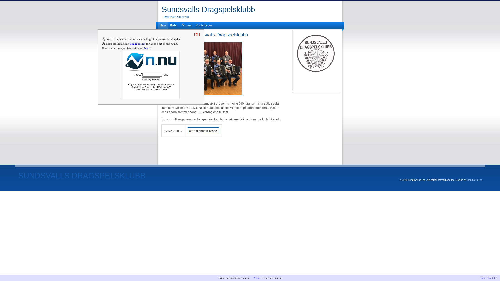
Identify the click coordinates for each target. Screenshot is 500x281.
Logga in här (137, 43)
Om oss (186, 25)
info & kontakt (488, 278)
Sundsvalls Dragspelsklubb (208, 9)
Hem (163, 25)
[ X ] (197, 34)
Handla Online (474, 180)
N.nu (256, 278)
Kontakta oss (204, 25)
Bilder (173, 25)
